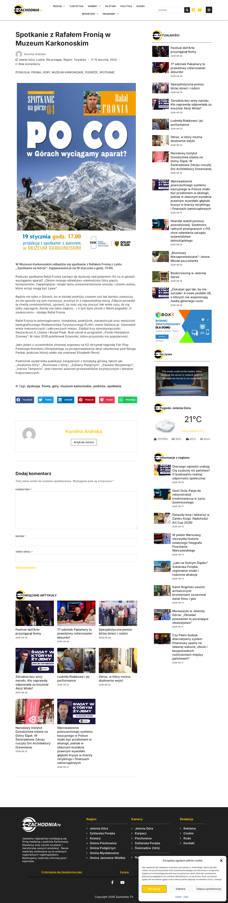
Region (57, 6)
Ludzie (40, 59)
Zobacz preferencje (208, 888)
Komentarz (24, 489)
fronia (36, 72)
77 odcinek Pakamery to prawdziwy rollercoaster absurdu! (74, 633)
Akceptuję (154, 888)
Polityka (126, 6)
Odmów (180, 888)
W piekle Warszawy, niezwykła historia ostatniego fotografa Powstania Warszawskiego (187, 542)
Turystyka (76, 6)
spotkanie (107, 72)
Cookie (178, 896)
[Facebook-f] (112, 882)
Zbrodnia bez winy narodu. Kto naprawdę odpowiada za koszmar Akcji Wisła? (191, 104)
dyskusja (23, 72)
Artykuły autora (84, 442)
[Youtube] (199, 10)
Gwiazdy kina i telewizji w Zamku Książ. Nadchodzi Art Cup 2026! (190, 518)
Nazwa (21, 536)
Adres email (24, 551)
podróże (91, 72)
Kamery (92, 6)
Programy (109, 14)
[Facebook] (193, 10)
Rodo (185, 896)
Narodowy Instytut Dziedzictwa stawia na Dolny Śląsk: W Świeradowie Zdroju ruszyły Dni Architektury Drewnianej (191, 161)
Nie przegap (54, 59)
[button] (221, 860)
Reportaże (88, 14)
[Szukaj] (187, 10)
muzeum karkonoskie (67, 72)
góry (46, 72)
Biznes (141, 6)
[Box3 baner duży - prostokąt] (182, 341)
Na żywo (110, 6)
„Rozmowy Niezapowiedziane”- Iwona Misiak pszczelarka (190, 256)
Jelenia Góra (27, 59)
